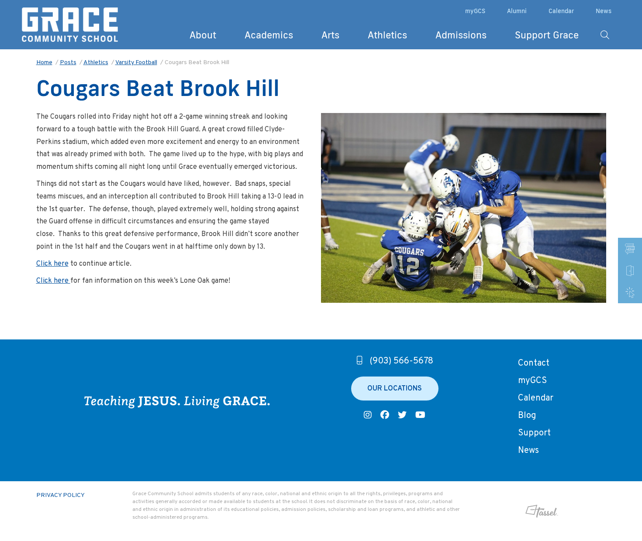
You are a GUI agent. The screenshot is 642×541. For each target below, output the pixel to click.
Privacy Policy (60, 495)
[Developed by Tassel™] (513, 511)
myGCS (475, 11)
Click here (52, 264)
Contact (533, 363)
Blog (527, 415)
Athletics (387, 34)
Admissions (461, 34)
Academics (269, 34)
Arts (330, 34)
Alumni (517, 11)
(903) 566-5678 (401, 361)
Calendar (561, 11)
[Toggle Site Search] (605, 35)
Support (534, 433)
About (203, 34)
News (603, 11)
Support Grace (547, 34)
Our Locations (394, 388)
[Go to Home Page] (70, 25)
